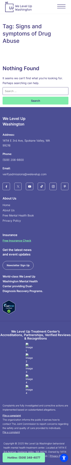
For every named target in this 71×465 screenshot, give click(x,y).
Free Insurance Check (17, 240)
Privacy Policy (12, 220)
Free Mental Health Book (18, 215)
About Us (8, 210)
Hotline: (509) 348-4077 (23, 457)
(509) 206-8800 (13, 160)
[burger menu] (61, 7)
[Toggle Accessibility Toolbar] (63, 457)
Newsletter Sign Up (18, 265)
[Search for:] (35, 91)
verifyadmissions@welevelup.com (25, 174)
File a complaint (12, 415)
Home (6, 205)
